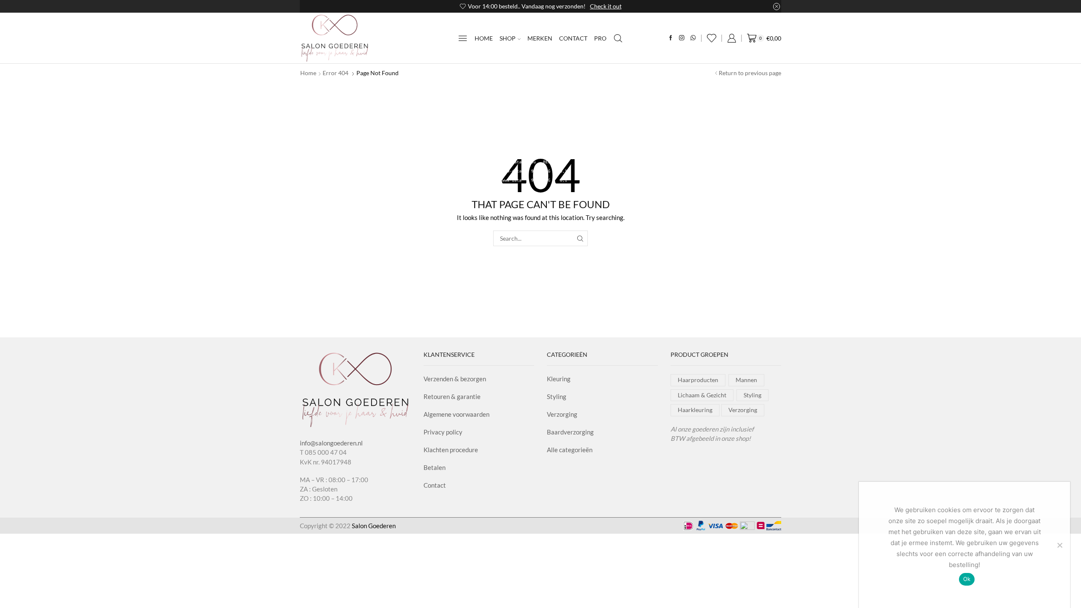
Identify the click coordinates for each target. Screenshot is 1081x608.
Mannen (746, 379)
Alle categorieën (569, 449)
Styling (556, 396)
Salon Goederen (374, 525)
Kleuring (558, 379)
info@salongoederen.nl (331, 443)
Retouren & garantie (452, 396)
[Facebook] (671, 38)
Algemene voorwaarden (456, 414)
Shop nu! (615, 6)
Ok (967, 578)
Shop (508, 38)
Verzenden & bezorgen (455, 379)
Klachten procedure (451, 449)
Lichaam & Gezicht (702, 395)
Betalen (434, 467)
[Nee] (1059, 545)
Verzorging (562, 414)
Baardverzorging (570, 432)
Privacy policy (443, 432)
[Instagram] (681, 38)
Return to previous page (750, 72)
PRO (600, 38)
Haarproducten (698, 379)
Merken (539, 38)
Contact (573, 38)
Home (484, 38)
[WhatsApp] (693, 38)
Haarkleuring (695, 409)
